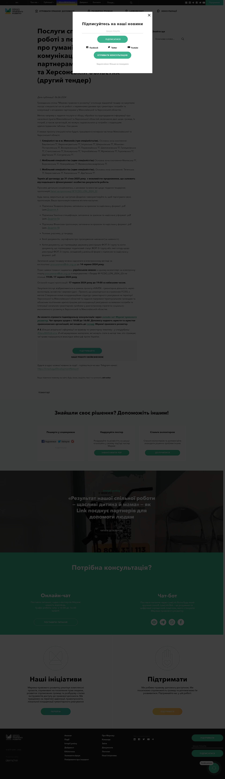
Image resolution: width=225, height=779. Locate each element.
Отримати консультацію (112, 55)
